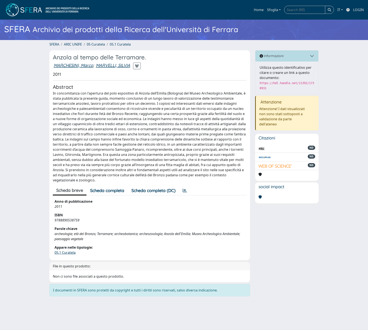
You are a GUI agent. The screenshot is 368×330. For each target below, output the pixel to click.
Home (259, 9)
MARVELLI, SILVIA (113, 65)
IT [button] (338, 9)
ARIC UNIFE (73, 44)
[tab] (185, 190)
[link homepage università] (48, 10)
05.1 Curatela (120, 44)
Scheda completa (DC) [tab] (153, 190)
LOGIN (358, 9)
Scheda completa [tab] (107, 190)
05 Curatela (96, 44)
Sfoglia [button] (272, 9)
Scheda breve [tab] (69, 190)
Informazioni (273, 56)
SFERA (54, 44)
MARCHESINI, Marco (73, 65)
